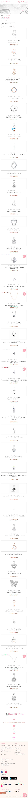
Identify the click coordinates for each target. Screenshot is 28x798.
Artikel (16, 747)
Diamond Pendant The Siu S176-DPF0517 (14, 267)
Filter (3, 793)
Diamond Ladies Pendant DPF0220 (14, 98)
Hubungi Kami (18, 750)
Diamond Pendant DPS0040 (14, 42)
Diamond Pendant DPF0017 (14, 192)
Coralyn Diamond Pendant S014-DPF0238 (14, 536)
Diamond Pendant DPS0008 (14, 211)
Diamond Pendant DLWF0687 (14, 686)
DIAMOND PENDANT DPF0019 (14, 705)
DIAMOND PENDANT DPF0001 (14, 117)
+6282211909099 (5, 764)
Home (2, 15)
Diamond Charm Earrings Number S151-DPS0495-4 (14, 361)
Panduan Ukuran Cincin (6, 747)
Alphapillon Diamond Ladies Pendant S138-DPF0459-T (14, 516)
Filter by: (7, 23)
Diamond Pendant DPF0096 (14, 230)
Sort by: (6, 20)
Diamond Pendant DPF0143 (14, 136)
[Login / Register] (24, 2)
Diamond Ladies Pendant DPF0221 (14, 611)
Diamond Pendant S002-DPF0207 (14, 438)
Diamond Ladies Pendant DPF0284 (14, 648)
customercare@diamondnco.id (14, 728)
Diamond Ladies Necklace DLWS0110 (14, 667)
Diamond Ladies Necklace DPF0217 (14, 305)
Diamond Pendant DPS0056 (14, 399)
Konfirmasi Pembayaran (20, 753)
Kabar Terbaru (18, 748)
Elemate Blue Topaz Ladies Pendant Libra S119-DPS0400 (14, 418)
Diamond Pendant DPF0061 (14, 61)
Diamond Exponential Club (7, 745)
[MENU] (26, 2)
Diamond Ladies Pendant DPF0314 (14, 554)
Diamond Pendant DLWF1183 (14, 324)
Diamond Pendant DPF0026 (14, 573)
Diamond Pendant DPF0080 (14, 592)
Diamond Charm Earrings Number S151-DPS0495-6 (14, 380)
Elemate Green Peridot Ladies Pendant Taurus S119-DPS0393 (14, 476)
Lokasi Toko (17, 752)
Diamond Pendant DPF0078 (14, 629)
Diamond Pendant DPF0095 (14, 173)
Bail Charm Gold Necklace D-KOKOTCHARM (14, 342)
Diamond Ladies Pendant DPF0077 (14, 456)
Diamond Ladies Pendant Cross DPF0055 (14, 155)
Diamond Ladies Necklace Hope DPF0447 (14, 286)
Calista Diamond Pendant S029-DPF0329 (14, 497)
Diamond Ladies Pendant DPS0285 (14, 79)
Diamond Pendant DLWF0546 (14, 248)
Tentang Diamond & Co (20, 745)
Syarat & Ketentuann (5, 754)
